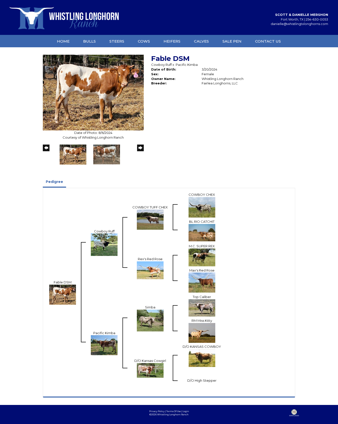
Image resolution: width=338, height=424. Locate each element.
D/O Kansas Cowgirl (150, 361)
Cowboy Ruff (161, 65)
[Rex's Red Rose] (150, 270)
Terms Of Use (173, 411)
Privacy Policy (157, 411)
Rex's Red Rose (150, 259)
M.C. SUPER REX (202, 246)
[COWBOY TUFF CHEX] (150, 219)
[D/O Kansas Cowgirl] (150, 370)
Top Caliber (202, 297)
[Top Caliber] (202, 307)
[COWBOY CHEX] (202, 207)
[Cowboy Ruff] (104, 244)
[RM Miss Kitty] (202, 332)
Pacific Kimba (187, 65)
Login (186, 411)
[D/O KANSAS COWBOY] (202, 357)
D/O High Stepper (202, 380)
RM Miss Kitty (202, 321)
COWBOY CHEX (202, 195)
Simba (150, 307)
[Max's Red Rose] (202, 282)
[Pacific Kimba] (104, 345)
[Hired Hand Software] (294, 416)
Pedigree (54, 181)
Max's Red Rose (202, 270)
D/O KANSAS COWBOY (202, 347)
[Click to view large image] (93, 92)
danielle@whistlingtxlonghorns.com (299, 24)
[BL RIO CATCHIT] (202, 232)
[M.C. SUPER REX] (202, 257)
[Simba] (150, 320)
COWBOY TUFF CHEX (150, 207)
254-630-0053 (317, 19)
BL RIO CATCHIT (202, 222)
